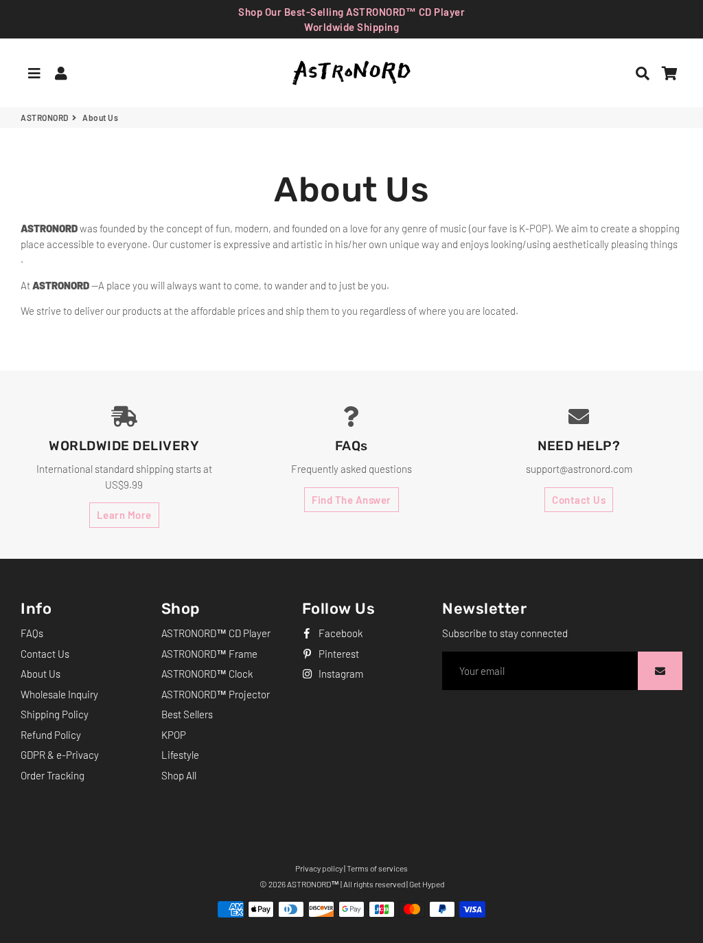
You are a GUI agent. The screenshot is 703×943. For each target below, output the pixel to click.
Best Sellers (187, 714)
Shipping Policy (55, 714)
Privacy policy (319, 868)
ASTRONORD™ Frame (209, 653)
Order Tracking (52, 775)
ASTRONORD (45, 117)
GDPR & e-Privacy (60, 754)
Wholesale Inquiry (59, 694)
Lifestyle (180, 754)
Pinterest (337, 653)
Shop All (178, 775)
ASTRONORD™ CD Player (215, 633)
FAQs (32, 633)
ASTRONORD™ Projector (215, 694)
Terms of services (377, 868)
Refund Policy (51, 735)
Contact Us (579, 499)
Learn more (124, 515)
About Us (40, 673)
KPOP (173, 735)
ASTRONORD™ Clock (207, 673)
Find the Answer (351, 499)
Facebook (339, 633)
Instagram (339, 673)
